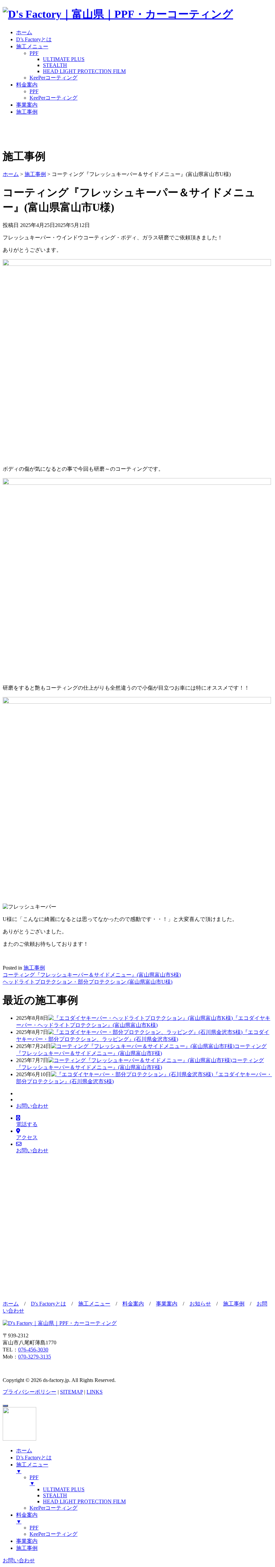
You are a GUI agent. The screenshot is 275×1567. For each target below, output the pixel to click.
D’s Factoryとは (34, 39)
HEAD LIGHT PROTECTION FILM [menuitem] (84, 1501)
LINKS (95, 1392)
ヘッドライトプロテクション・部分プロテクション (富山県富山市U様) (87, 982)
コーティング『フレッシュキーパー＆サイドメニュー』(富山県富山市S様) (92, 975)
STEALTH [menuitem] (55, 1495)
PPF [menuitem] (34, 1480)
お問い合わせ (32, 1106)
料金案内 (27, 85)
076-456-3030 (33, 1349)
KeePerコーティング (53, 77)
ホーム (24, 32)
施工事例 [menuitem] (27, 1548)
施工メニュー (32, 46)
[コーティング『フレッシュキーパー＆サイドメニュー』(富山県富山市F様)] (142, 1046)
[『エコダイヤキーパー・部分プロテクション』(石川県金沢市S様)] (132, 1074)
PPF (34, 53)
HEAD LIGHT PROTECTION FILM (84, 71)
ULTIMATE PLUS (64, 59)
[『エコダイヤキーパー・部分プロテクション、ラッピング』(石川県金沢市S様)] (145, 1032)
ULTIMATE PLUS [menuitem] (64, 1489)
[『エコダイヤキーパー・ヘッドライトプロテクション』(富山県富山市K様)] (140, 1018)
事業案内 (27, 105)
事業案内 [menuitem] (27, 1541)
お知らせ (200, 1304)
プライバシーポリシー (29, 1392)
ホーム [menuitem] (24, 1450)
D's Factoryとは (48, 1304)
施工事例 (27, 112)
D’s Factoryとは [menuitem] (34, 1457)
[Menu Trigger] (5, 1406)
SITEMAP (71, 1392)
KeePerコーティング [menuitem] (53, 1508)
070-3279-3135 (34, 1356)
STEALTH (55, 65)
